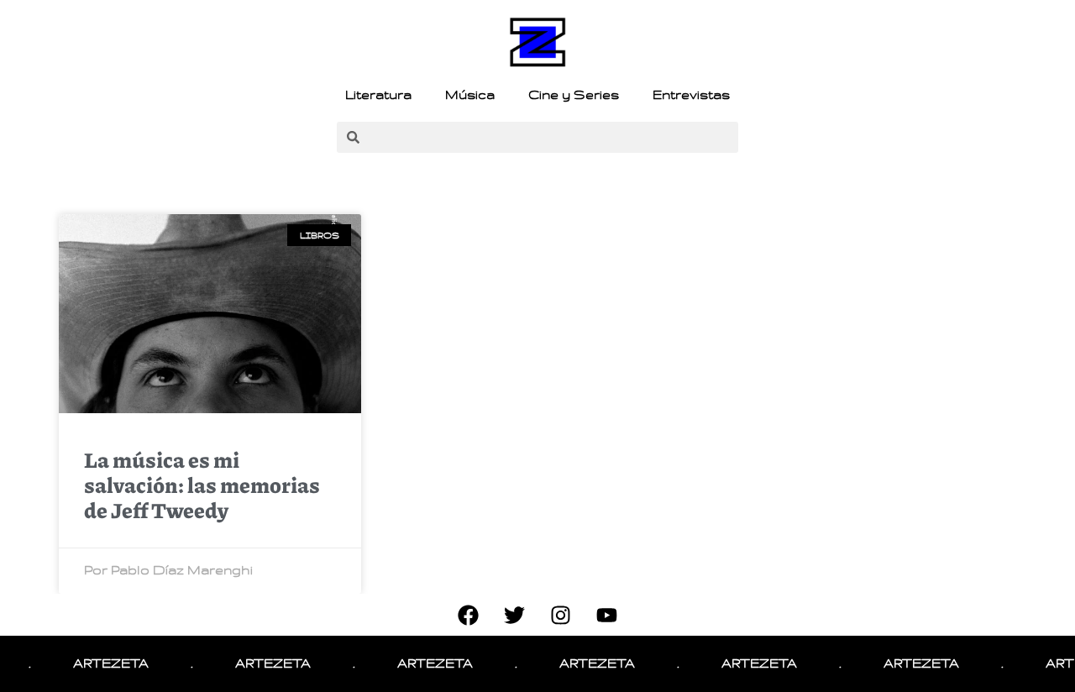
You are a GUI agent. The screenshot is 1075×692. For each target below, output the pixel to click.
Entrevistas (691, 94)
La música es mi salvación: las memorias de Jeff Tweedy (202, 484)
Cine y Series (573, 94)
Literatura (378, 94)
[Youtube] (607, 615)
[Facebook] (469, 615)
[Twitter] (515, 615)
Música (470, 94)
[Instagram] (561, 615)
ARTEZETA (103, 663)
